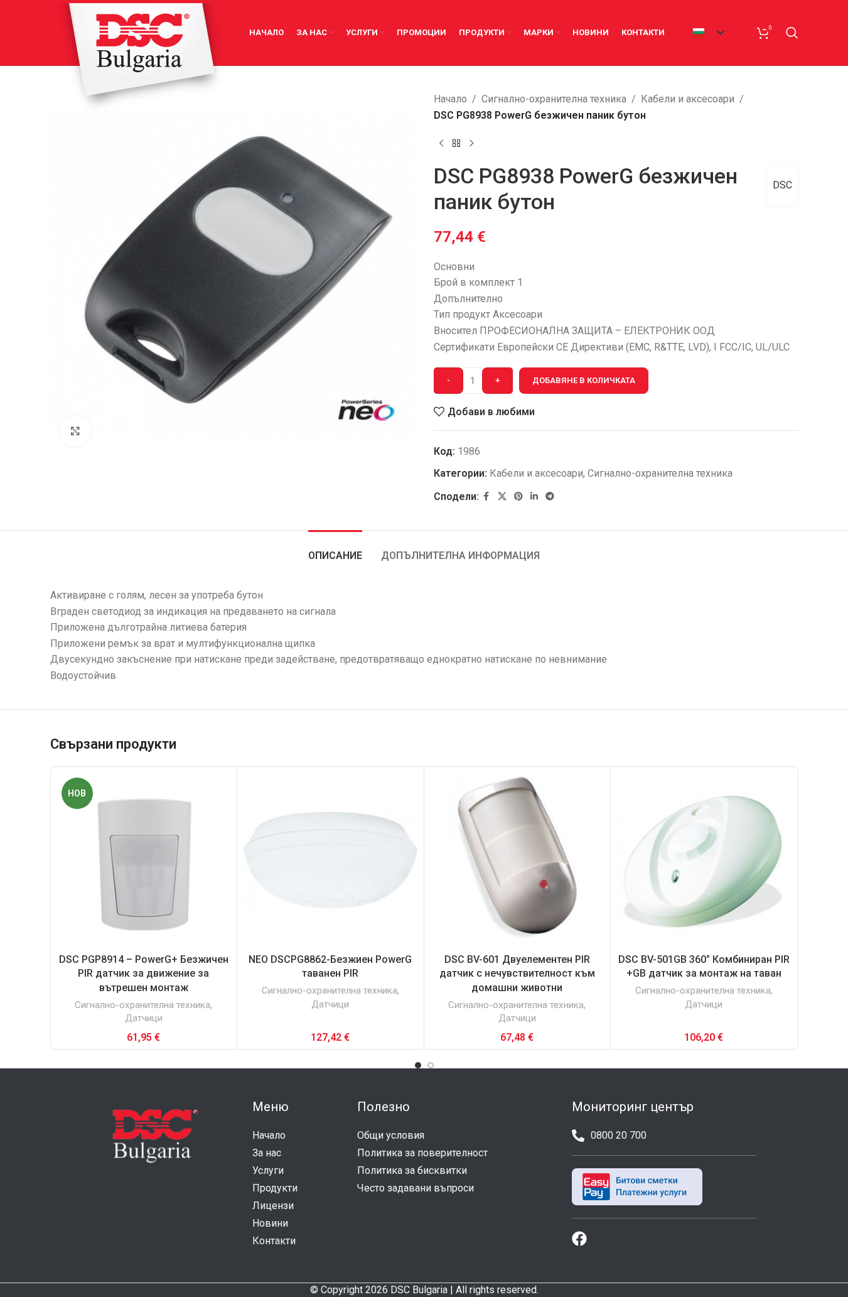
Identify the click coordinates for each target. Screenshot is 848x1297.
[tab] (335, 549)
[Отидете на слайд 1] (418, 1065)
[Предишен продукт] (441, 143)
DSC (782, 185)
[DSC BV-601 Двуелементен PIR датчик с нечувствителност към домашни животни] (517, 860)
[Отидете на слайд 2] (430, 1065)
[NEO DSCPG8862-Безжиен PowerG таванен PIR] (330, 860)
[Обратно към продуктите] (456, 143)
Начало (450, 99)
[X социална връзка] (502, 496)
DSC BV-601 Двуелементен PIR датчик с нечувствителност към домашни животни (517, 973)
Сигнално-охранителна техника (553, 99)
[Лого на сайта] (140, 58)
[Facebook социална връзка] (486, 496)
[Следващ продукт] (471, 143)
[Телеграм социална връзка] (550, 496)
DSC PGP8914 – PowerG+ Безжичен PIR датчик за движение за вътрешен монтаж (143, 973)
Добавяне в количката (583, 380)
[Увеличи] (75, 431)
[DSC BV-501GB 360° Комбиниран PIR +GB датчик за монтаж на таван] (704, 860)
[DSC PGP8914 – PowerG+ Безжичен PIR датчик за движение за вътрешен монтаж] (144, 860)
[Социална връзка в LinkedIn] (534, 496)
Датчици (144, 1018)
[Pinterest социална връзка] (518, 496)
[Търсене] (792, 32)
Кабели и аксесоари (687, 99)
